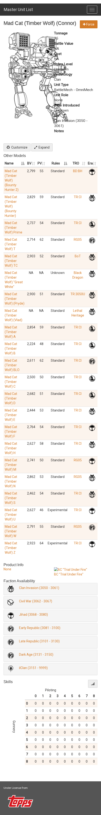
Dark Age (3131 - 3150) (36, 654)
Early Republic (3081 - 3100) (39, 628)
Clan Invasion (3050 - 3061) (39, 588)
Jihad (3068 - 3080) (33, 614)
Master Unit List (18, 9)
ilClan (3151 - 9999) (33, 668)
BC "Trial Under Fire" (68, 574)
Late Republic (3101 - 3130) (39, 641)
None (7, 569)
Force (89, 24)
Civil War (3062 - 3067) (35, 601)
